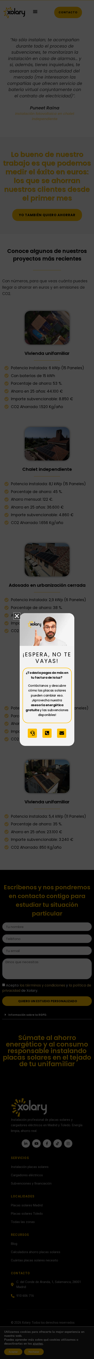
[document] (47, 679)
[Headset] (32, 733)
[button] (17, 616)
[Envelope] (61, 733)
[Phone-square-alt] (47, 733)
